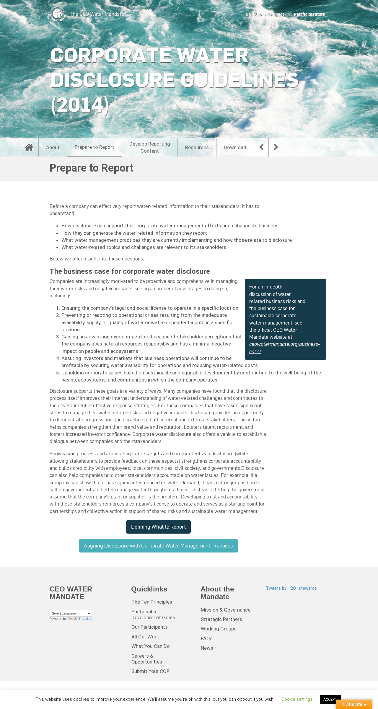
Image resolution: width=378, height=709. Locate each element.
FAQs (207, 638)
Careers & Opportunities (146, 659)
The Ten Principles (151, 602)
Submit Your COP (150, 671)
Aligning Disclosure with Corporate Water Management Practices (158, 545)
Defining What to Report (158, 527)
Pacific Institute (309, 14)
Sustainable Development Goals (153, 614)
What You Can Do (150, 646)
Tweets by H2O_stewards (291, 588)
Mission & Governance (225, 610)
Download (235, 147)
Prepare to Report (94, 147)
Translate (85, 618)
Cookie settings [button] (296, 699)
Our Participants (149, 627)
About (53, 147)
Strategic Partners (221, 619)
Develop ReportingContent (149, 147)
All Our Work (145, 637)
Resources (197, 147)
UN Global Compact (265, 14)
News (207, 648)
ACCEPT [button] (330, 699)
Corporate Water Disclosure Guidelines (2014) (174, 79)
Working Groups (219, 629)
